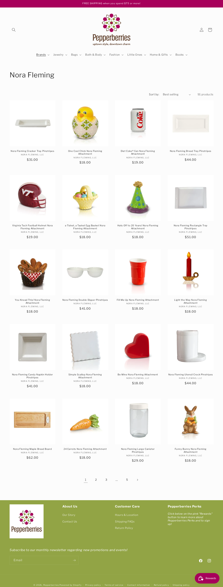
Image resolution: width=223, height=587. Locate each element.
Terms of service (114, 585)
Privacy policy (93, 585)
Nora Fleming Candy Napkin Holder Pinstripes (32, 376)
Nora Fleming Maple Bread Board (32, 449)
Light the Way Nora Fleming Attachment (190, 301)
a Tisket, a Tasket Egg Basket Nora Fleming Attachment (85, 227)
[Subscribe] (74, 560)
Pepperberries (51, 585)
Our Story (68, 515)
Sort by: (154, 94)
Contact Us (69, 521)
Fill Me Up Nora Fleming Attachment (138, 299)
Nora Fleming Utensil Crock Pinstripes (190, 374)
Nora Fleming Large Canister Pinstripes (138, 450)
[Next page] (137, 480)
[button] (14, 30)
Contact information (138, 585)
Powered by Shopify (70, 585)
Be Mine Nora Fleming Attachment (138, 374)
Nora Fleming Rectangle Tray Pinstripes (190, 227)
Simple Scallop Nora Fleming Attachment (85, 376)
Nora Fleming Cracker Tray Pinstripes (32, 151)
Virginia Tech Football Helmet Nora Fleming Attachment (32, 227)
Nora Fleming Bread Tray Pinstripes (190, 151)
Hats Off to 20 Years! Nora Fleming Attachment (137, 227)
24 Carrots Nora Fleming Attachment (85, 449)
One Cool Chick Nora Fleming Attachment (85, 152)
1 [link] (85, 480)
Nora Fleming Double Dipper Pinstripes (85, 299)
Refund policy (161, 585)
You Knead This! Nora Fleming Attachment (32, 301)
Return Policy (124, 528)
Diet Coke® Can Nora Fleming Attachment (138, 152)
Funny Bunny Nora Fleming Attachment (190, 450)
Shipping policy (181, 585)
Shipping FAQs (125, 521)
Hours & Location (126, 515)
